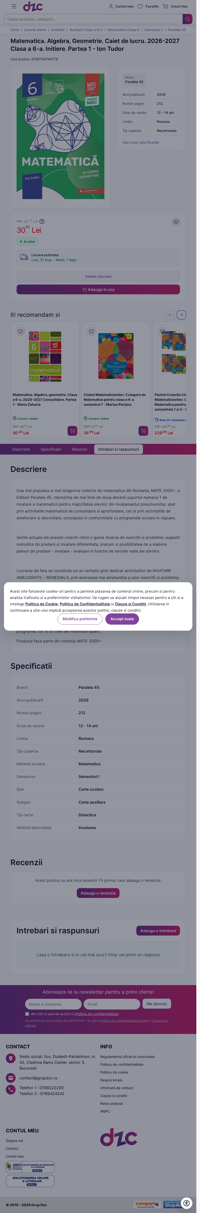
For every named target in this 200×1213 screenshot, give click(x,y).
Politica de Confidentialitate (85, 604)
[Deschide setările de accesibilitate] (186, 1203)
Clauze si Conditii (130, 604)
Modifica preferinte (80, 619)
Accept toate (122, 619)
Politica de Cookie (41, 604)
